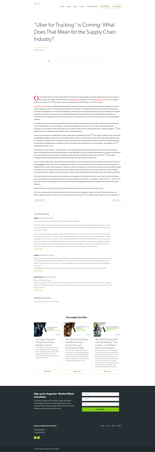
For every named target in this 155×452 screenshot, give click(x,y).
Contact (81, 6)
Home (62, 6)
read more (47, 371)
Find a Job (117, 6)
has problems (40, 164)
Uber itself (40, 138)
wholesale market (74, 100)
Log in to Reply (38, 249)
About (69, 6)
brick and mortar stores (101, 100)
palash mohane (38, 277)
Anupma (36, 255)
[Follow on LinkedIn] (38, 437)
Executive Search (92, 6)
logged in (44, 301)
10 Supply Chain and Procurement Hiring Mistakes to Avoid (45, 342)
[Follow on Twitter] (35, 437)
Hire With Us (105, 6)
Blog (74, 6)
